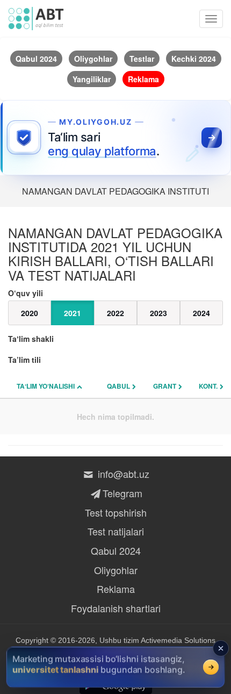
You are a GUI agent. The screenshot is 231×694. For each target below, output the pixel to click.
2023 (158, 312)
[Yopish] (221, 648)
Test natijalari (116, 531)
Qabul (118, 386)
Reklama (116, 589)
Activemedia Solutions (178, 640)
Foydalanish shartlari (116, 608)
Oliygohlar (116, 570)
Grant (164, 386)
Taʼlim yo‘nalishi (46, 386)
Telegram (122, 493)
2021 (72, 312)
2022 (115, 312)
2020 (29, 312)
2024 (201, 312)
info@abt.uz (122, 474)
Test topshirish (116, 512)
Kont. (208, 386)
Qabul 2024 (116, 550)
